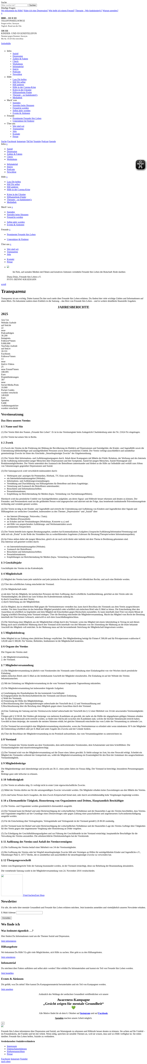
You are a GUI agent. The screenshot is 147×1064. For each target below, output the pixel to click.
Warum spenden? (110, 10)
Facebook (11, 141)
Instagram (21, 141)
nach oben (5, 1061)
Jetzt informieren (8, 941)
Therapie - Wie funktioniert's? (88, 10)
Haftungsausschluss (16, 1051)
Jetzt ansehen (7, 989)
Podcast (45, 141)
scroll (3, 284)
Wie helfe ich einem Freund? (62, 10)
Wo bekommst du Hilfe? (12, 10)
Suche (4, 2)
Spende (52, 141)
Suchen (32, 5)
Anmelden (6, 918)
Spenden (59, 1018)
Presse (10, 1054)
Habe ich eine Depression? (36, 10)
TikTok (29, 141)
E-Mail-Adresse (8, 912)
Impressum (12, 1046)
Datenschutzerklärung (17, 1049)
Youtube (37, 141)
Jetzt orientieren (8, 957)
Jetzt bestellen (7, 973)
